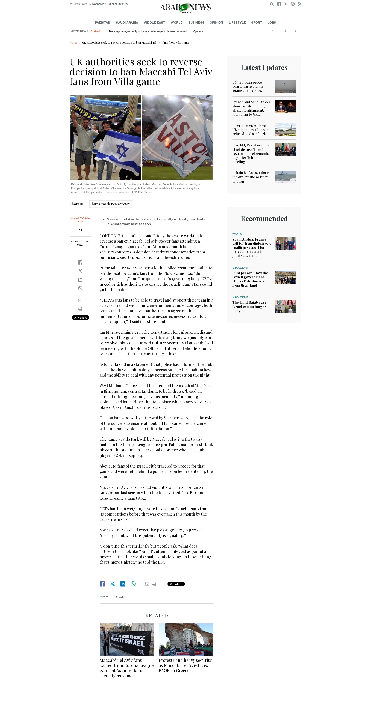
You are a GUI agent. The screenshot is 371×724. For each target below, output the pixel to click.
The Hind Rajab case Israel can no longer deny (249, 306)
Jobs (272, 22)
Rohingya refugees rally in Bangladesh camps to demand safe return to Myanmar (156, 31)
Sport (256, 22)
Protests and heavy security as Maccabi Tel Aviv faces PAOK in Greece (185, 665)
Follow (82, 317)
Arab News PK (82, 3)
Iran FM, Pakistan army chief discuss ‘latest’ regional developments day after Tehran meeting (250, 153)
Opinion (216, 22)
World (177, 22)
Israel (119, 597)
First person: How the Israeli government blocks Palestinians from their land (250, 279)
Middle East (154, 22)
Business (196, 22)
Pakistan (102, 22)
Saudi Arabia (127, 22)
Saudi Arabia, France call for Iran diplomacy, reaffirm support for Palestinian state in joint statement (251, 247)
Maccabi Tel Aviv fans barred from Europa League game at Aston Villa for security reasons (127, 667)
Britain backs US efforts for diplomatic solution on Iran (250, 176)
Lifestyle (237, 22)
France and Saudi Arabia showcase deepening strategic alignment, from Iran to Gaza (251, 108)
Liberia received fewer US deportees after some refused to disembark (251, 129)
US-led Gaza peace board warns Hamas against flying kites (248, 86)
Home (74, 42)
